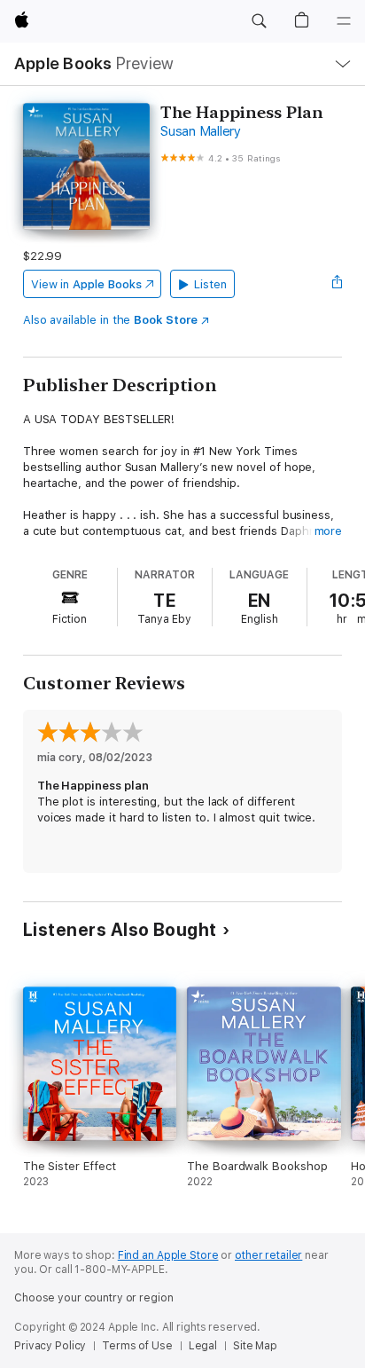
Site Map (255, 1346)
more (329, 531)
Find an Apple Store (168, 1255)
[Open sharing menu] (337, 284)
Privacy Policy (50, 1346)
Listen (210, 284)
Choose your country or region (94, 1298)
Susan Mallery (200, 131)
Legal (203, 1346)
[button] (258, 21)
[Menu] (343, 21)
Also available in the (110, 319)
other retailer (268, 1255)
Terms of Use (137, 1346)
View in (86, 284)
